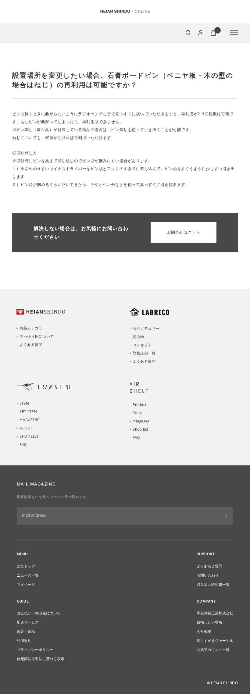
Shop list (140, 429)
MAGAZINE (29, 419)
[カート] (213, 33)
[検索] (188, 33)
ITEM (24, 403)
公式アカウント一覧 (213, 649)
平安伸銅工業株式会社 (215, 612)
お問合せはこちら (183, 232)
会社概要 (204, 631)
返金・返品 (26, 631)
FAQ (23, 444)
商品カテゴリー (33, 327)
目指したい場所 (209, 622)
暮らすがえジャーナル (215, 640)
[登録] (225, 516)
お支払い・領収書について (39, 612)
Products (140, 404)
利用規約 (24, 640)
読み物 (138, 336)
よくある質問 (31, 344)
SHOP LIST (29, 436)
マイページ (26, 584)
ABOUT (26, 427)
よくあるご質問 (209, 565)
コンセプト (142, 344)
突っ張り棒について (37, 336)
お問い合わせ (208, 575)
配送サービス (28, 622)
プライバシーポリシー (35, 649)
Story (137, 412)
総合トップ (26, 565)
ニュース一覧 (28, 575)
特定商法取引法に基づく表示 (40, 658)
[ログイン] (201, 33)
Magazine (141, 420)
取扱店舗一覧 (144, 352)
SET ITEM (28, 411)
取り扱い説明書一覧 (213, 584)
